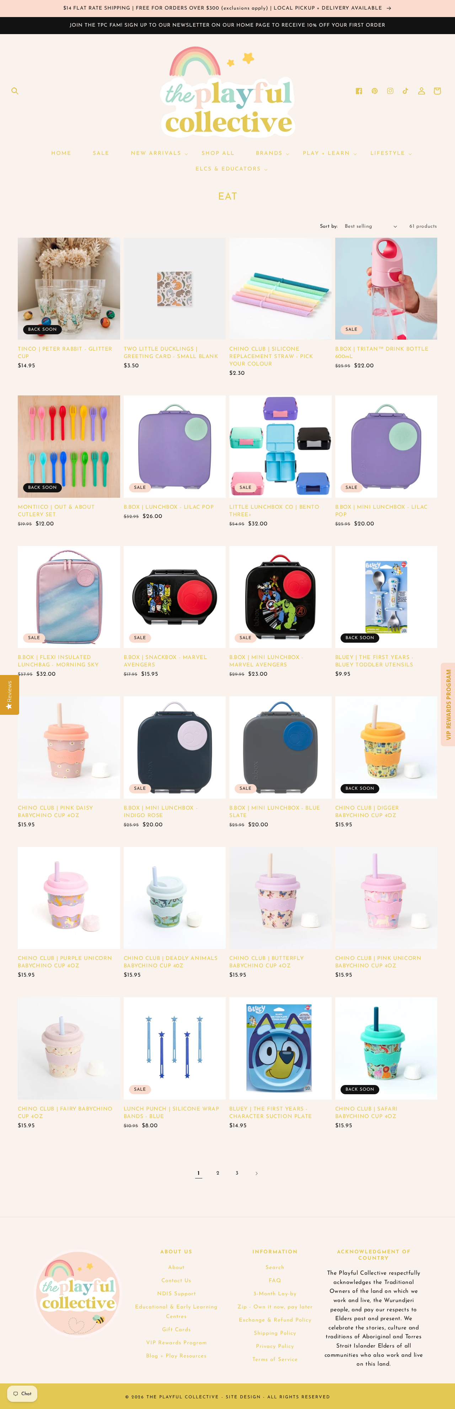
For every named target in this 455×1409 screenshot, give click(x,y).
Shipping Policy (275, 1333)
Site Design (243, 1397)
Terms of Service (275, 1359)
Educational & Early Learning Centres (176, 1312)
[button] (15, 91)
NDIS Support (176, 1294)
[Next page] (256, 1173)
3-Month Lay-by (274, 1294)
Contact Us (176, 1281)
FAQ (275, 1281)
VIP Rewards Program (176, 1343)
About (176, 1267)
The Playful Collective (182, 1397)
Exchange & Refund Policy (275, 1320)
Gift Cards (176, 1330)
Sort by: (329, 226)
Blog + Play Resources (176, 1356)
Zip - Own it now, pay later (275, 1307)
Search (275, 1267)
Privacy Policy (275, 1346)
